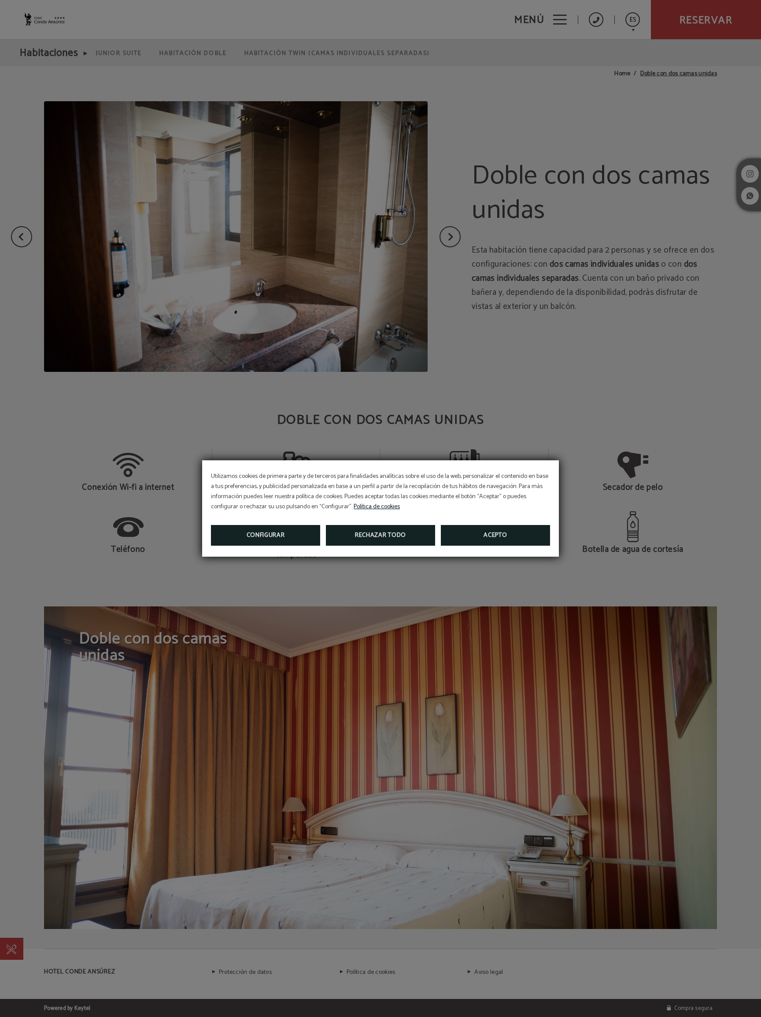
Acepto (495, 535)
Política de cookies (377, 507)
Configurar (266, 535)
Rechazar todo (380, 535)
